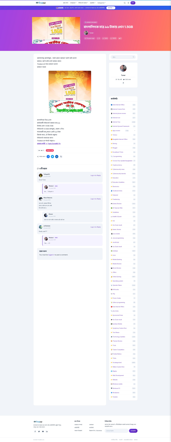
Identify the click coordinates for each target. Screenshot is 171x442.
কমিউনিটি (77, 427)
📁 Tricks (113, 358)
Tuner (91, 33)
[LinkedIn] (46, 431)
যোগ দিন (110, 8)
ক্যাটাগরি (91, 427)
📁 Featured (114, 195)
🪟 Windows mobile (116, 384)
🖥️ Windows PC (115, 388)
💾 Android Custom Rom (118, 109)
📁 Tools (113, 345)
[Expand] (135, 131)
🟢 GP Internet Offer (117, 208)
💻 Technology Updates (118, 336)
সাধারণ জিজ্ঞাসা (78, 430)
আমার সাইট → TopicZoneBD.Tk (48, 144)
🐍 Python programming (118, 302)
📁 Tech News (115, 332)
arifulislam (47, 226)
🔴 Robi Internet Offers (117, 306)
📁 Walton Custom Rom (117, 367)
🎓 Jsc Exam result (116, 246)
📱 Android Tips (115, 122)
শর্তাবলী (120, 439)
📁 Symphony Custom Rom (119, 328)
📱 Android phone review (118, 113)
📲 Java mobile (115, 233)
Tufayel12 (47, 174)
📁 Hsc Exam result (116, 225)
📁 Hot (113, 221)
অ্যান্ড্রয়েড (72, 3)
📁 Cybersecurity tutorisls (118, 173)
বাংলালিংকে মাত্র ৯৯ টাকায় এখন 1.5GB (108, 27)
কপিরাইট (136, 439)
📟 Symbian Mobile (116, 324)
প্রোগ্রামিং (92, 3)
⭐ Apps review (115, 130)
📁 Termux (114, 135)
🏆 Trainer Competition (117, 349)
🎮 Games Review (116, 203)
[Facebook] (35, 431)
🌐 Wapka (114, 371)
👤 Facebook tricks (116, 191)
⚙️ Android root (115, 117)
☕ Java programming (117, 238)
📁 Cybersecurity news (117, 169)
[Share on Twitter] (52, 156)
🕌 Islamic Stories (116, 229)
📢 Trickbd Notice (116, 354)
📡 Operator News (91, 22)
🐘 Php (113, 294)
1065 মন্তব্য (128, 79)
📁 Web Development (117, 375)
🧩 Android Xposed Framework (120, 126)
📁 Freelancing (115, 199)
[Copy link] (61, 156)
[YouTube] (43, 431)
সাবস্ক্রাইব (133, 430)
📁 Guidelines (115, 212)
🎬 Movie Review (116, 268)
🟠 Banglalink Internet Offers (119, 139)
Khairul (51, 186)
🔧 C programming (116, 156)
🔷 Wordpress (115, 392)
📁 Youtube (114, 397)
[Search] (124, 3)
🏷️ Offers (113, 272)
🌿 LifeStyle (114, 251)
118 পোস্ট (119, 79)
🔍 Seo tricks (115, 311)
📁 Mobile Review (116, 263)
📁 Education (114, 178)
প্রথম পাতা (65, 3)
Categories (101, 3)
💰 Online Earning (116, 276)
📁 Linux (113, 255)
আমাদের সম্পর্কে (78, 424)
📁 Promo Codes (116, 298)
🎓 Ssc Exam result (116, 319)
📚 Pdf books (115, 289)
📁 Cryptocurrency (116, 165)
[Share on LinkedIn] (56, 156)
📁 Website (114, 379)
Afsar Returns (48, 197)
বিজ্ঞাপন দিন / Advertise (95, 430)
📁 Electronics (115, 186)
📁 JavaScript (115, 242)
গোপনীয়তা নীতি (114, 439)
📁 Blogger (114, 148)
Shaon (51, 214)
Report (49, 150)
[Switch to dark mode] (128, 3)
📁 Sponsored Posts (117, 315)
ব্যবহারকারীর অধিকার (128, 439)
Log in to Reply (96, 175)
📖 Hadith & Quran (116, 216)
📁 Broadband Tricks (117, 152)
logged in (51, 255)
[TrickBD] (52, 422)
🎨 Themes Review (116, 341)
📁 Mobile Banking (116, 259)
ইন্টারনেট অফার (82, 3)
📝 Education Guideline (117, 182)
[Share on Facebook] (48, 156)
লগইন (133, 2)
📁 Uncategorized (116, 362)
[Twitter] (39, 431)
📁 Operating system (117, 281)
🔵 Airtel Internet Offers (117, 105)
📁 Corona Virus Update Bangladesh (121, 160)
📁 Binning (114, 143)
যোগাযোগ (91, 424)
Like (41, 150)
